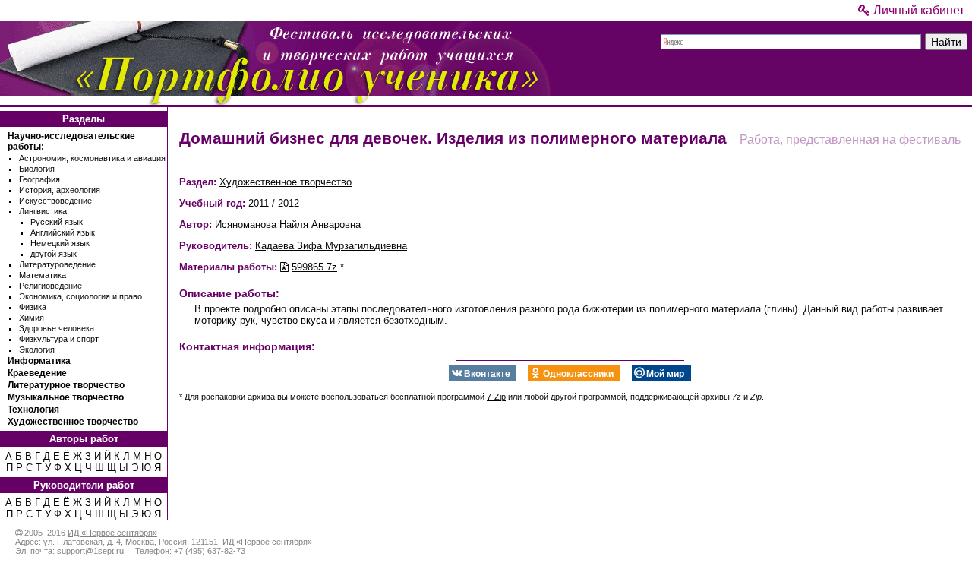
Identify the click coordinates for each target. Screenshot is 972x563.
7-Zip (496, 396)
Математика (42, 275)
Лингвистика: (44, 211)
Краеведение (37, 373)
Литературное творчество (66, 385)
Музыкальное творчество (66, 397)
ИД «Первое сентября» (112, 532)
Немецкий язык (60, 243)
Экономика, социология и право (80, 296)
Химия (31, 317)
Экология (37, 349)
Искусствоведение (55, 200)
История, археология (59, 190)
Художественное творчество (73, 421)
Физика (32, 307)
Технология (33, 409)
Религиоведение (50, 285)
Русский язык (56, 221)
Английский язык (62, 232)
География (39, 179)
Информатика (39, 361)
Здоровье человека (56, 328)
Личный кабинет (917, 10)
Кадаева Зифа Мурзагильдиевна (331, 245)
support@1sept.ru (90, 550)
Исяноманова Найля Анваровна (288, 224)
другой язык (53, 253)
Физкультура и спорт (59, 338)
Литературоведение (57, 264)
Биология (37, 168)
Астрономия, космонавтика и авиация (92, 158)
